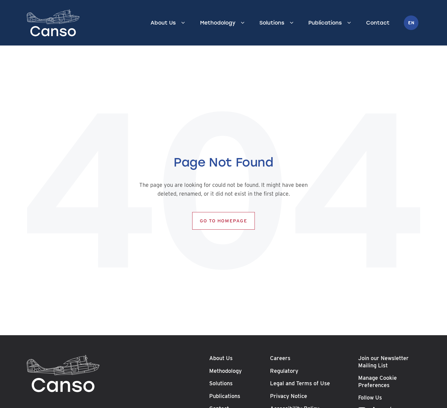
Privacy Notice (288, 396)
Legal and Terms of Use (300, 383)
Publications (325, 23)
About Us (163, 23)
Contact (378, 23)
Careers (280, 358)
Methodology (217, 23)
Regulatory (284, 370)
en (411, 22)
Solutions (271, 23)
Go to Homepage (224, 221)
